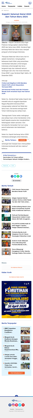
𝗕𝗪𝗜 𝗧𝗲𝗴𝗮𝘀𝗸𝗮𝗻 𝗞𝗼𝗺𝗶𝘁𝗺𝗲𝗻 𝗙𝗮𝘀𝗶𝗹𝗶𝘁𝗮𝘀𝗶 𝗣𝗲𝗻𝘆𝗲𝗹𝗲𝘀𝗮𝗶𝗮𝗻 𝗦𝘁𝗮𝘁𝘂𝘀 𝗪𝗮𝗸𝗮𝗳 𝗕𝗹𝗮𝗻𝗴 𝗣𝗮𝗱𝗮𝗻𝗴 (10, 330)
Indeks (20, 6)
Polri (13, 165)
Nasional (5, 165)
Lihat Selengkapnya (16, 373)
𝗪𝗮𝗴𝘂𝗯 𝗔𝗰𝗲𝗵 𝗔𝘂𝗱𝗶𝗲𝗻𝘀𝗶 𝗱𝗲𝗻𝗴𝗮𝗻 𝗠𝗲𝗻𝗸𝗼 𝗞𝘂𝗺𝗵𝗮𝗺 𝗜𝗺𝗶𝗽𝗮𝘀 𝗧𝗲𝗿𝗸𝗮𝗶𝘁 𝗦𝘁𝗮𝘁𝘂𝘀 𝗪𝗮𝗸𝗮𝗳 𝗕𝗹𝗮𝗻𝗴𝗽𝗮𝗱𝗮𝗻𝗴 (11, 339)
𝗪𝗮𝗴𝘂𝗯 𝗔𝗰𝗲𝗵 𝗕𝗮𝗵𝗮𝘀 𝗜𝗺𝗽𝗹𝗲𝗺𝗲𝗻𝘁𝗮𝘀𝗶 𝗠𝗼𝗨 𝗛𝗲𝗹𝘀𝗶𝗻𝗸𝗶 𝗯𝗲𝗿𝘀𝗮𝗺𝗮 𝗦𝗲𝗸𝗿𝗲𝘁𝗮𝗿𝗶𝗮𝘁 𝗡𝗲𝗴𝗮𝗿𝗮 (12, 348)
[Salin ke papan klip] (21, 176)
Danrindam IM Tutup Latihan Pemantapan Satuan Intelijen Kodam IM (16, 158)
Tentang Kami (19, 409)
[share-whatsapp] (18, 176)
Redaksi (12, 409)
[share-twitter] (15, 176)
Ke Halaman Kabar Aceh (16, 277)
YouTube (24, 407)
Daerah (26, 6)
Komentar (17, 180)
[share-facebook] (12, 176)
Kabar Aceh (7, 272)
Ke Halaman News (16, 267)
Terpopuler (11, 6)
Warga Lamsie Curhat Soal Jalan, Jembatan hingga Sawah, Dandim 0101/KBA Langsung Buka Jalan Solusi (11, 356)
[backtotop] (16, 396)
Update (22, 140)
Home (4, 6)
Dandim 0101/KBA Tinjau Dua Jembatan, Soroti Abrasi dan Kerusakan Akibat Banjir (11, 365)
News (4, 263)
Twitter (20, 407)
